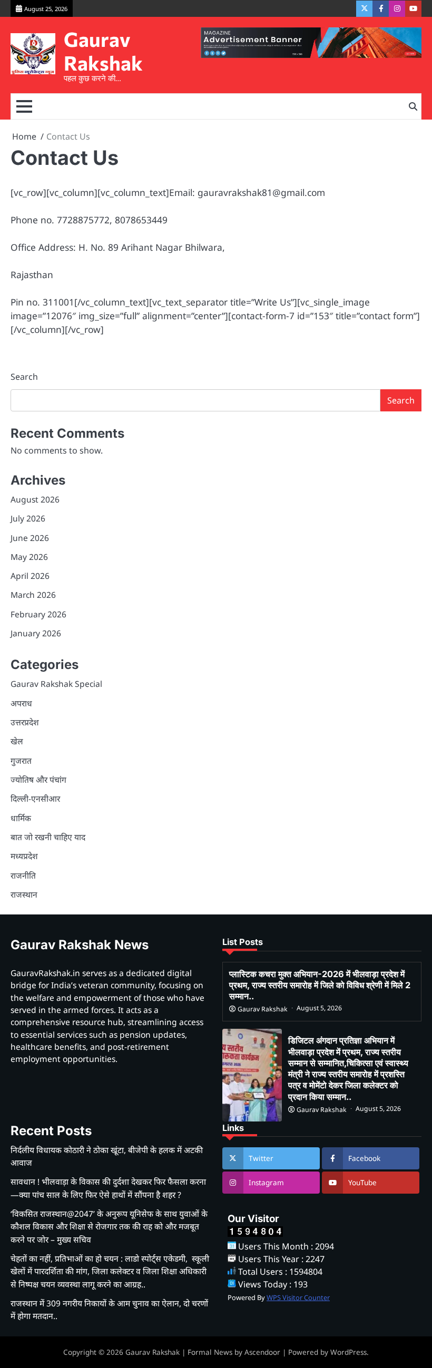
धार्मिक (21, 818)
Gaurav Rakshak (103, 51)
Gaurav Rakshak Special (56, 684)
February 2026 (38, 614)
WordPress (348, 1352)
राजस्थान (24, 894)
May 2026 (29, 557)
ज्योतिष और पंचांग (38, 779)
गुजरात (21, 760)
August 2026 (35, 499)
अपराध (21, 703)
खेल (17, 741)
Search (24, 376)
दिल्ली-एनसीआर (35, 798)
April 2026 (30, 576)
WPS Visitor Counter (298, 1297)
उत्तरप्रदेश (25, 722)
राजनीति (23, 875)
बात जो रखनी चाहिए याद (48, 837)
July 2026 (28, 518)
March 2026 (33, 595)
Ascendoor (262, 1352)
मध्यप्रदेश (24, 856)
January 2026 (36, 633)
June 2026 (30, 538)
